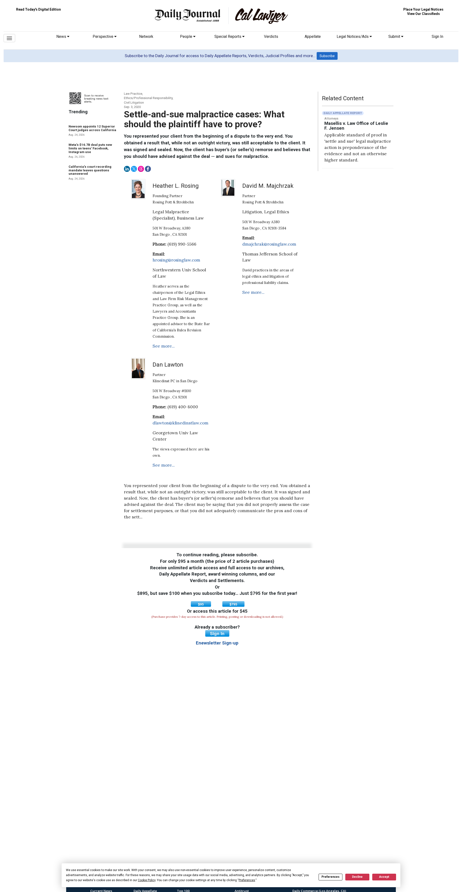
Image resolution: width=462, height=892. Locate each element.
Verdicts (271, 36)
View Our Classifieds (423, 14)
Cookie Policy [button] (146, 880)
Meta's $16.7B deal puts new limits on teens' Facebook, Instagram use (90, 148)
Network (146, 36)
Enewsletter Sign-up (217, 643)
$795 (233, 604)
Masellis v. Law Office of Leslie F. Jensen (356, 126)
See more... (164, 346)
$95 (201, 604)
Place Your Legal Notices (423, 9)
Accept (384, 877)
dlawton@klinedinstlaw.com (180, 423)
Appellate (313, 36)
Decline (357, 877)
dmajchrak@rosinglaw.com (269, 244)
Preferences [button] (247, 880)
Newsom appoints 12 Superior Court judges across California (92, 128)
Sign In (437, 36)
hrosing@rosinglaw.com (176, 260)
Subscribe (327, 56)
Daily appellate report (343, 113)
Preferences (330, 877)
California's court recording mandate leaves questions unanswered (90, 170)
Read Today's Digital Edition (38, 9)
